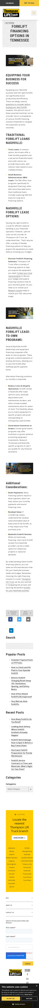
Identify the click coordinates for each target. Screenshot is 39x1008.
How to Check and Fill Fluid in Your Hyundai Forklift (21, 670)
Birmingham (11, 864)
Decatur (12, 874)
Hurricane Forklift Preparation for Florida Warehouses (21, 753)
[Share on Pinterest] (22, 630)
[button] (19, 1004)
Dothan (12, 877)
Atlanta (11, 854)
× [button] (36, 986)
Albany (11, 851)
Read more (28, 994)
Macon (11, 887)
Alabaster (11, 848)
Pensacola (27, 867)
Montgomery (27, 851)
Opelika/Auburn (27, 858)
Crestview (11, 871)
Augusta (12, 861)
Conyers (12, 867)
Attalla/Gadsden (12, 858)
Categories (11, 784)
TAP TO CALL (29, 3)
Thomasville (27, 874)
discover (18, 837)
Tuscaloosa (27, 877)
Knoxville (11, 883)
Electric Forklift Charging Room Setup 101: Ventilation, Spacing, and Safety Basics (21, 684)
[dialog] (19, 995)
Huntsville (11, 880)
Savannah (27, 871)
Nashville (27, 854)
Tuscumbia (27, 880)
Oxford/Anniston (27, 861)
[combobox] (19, 789)
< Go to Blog (9, 23)
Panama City (27, 864)
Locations (10, 3)
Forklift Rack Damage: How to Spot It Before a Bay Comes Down (21, 743)
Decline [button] (29, 998)
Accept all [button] (11, 998)
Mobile (27, 848)
